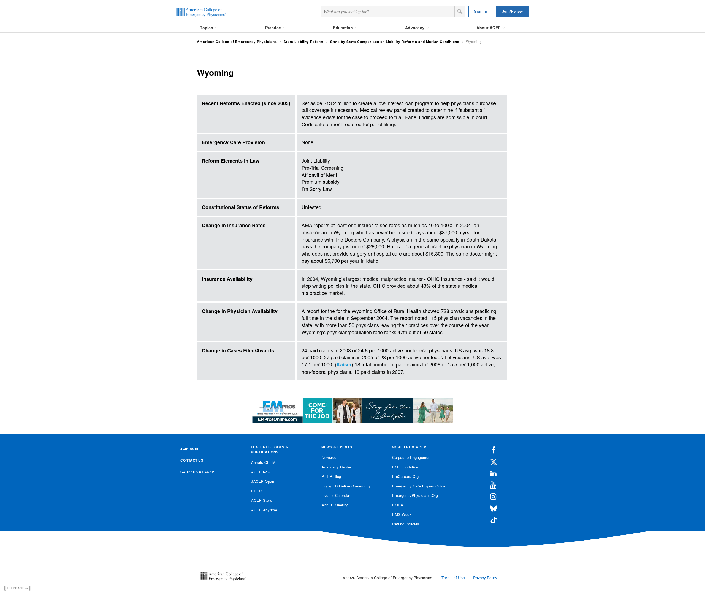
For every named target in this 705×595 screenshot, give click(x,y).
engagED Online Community (346, 486)
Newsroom (331, 457)
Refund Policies (405, 524)
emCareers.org (405, 476)
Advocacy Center (336, 467)
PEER (256, 490)
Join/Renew (512, 11)
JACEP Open (262, 481)
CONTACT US (191, 460)
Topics (207, 27)
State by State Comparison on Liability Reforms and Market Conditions (394, 41)
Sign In (480, 11)
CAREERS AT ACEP (197, 471)
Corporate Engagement (412, 457)
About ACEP (488, 27)
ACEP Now (260, 472)
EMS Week (401, 514)
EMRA (397, 505)
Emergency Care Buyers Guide (419, 486)
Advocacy (415, 27)
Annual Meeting (335, 505)
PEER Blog (331, 476)
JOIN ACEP (190, 448)
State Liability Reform (304, 41)
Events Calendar (336, 495)
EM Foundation (405, 467)
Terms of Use (453, 577)
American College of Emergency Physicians (237, 41)
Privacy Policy (485, 577)
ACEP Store (261, 500)
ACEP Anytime (264, 509)
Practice (273, 27)
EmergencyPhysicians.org (415, 495)
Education (343, 27)
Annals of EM (263, 462)
